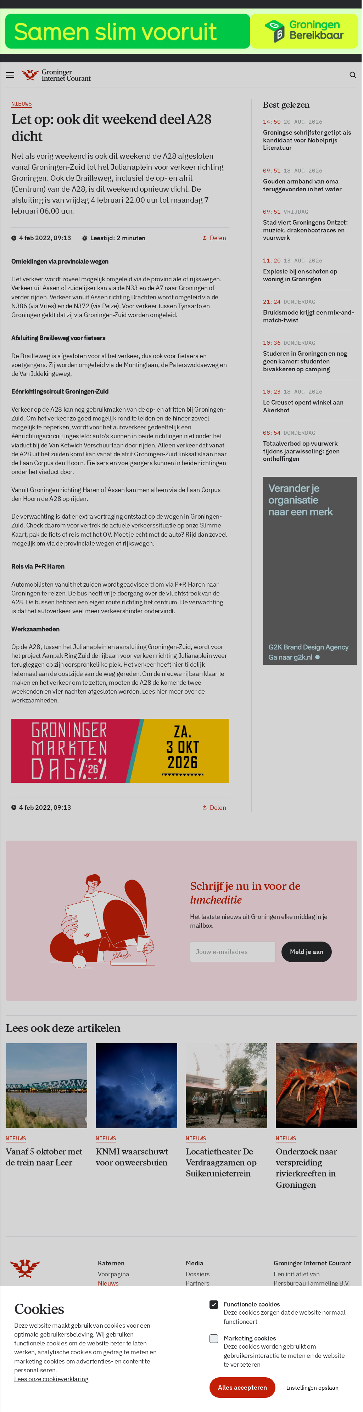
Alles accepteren (242, 1387)
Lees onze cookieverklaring (51, 1379)
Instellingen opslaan (313, 1387)
